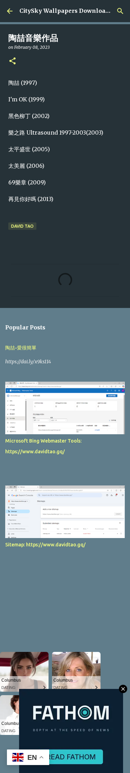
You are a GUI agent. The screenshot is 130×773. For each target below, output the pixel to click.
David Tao (22, 226)
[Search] (120, 11)
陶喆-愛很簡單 (20, 348)
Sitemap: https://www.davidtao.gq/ (45, 544)
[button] (12, 61)
